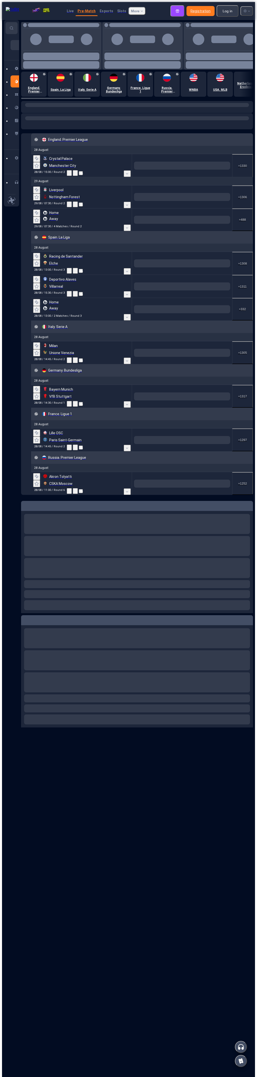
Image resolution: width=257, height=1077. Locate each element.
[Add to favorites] (97, 26)
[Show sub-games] (127, 190)
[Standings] (75, 189)
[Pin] (36, 174)
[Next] (97, 62)
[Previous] (86, 62)
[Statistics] (69, 189)
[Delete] (248, 635)
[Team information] (81, 189)
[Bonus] (177, 11)
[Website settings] (246, 11)
